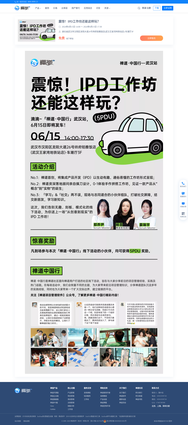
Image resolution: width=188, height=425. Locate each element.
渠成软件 (62, 416)
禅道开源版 (54, 393)
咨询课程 (87, 393)
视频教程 (103, 396)
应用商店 (88, 8)
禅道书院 (139, 399)
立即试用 (168, 8)
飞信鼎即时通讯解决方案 (127, 416)
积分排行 (139, 393)
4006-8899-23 (33, 2)
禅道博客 (103, 403)
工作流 (70, 409)
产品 (37, 8)
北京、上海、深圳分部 (161, 406)
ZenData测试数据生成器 (45, 416)
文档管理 (71, 403)
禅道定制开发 (105, 406)
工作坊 (86, 399)
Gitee (52, 406)
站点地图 (18, 421)
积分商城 (139, 396)
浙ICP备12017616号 (97, 421)
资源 (106, 8)
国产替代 (76, 8)
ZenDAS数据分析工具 (92, 416)
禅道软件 (122, 396)
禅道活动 (122, 403)
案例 (47, 8)
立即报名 (151, 38)
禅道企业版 (54, 396)
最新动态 (122, 399)
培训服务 (87, 396)
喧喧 (55, 416)
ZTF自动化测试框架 (29, 416)
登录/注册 (146, 8)
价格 (55, 8)
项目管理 (71, 396)
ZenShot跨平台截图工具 (109, 416)
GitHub (52, 409)
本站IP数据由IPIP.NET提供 (163, 421)
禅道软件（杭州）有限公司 (79, 421)
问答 (98, 8)
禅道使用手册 (105, 393)
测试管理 (71, 399)
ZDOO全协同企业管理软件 (75, 416)
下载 (157, 8)
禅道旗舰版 (54, 399)
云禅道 (64, 8)
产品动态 (103, 399)
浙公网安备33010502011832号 (116, 421)
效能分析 (71, 406)
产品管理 (71, 393)
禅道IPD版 (54, 403)
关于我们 (122, 393)
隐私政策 (26, 421)
